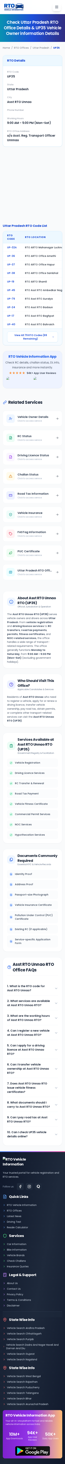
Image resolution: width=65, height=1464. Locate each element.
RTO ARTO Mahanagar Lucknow (45, 247)
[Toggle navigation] (57, 7)
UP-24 (11, 307)
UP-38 (11, 273)
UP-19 (10, 281)
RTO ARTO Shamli (36, 281)
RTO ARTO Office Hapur (40, 264)
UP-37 (11, 264)
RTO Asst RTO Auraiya (39, 298)
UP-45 (11, 290)
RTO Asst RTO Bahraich (39, 324)
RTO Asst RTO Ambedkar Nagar (45, 290)
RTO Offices (21, 48)
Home (6, 48)
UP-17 (10, 316)
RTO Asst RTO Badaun (39, 307)
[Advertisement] (32, 185)
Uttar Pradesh (41, 48)
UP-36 (11, 256)
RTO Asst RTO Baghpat (39, 316)
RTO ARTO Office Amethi (40, 256)
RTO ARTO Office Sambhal (41, 273)
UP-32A (12, 247)
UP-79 (11, 298)
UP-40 (11, 324)
